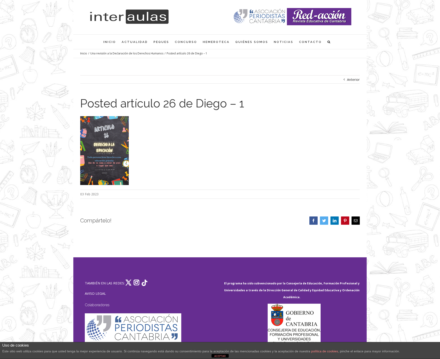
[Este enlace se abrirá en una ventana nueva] (294, 325)
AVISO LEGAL (95, 293)
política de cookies (324, 351)
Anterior (353, 79)
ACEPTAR (220, 356)
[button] (329, 42)
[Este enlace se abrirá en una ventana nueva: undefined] (260, 16)
